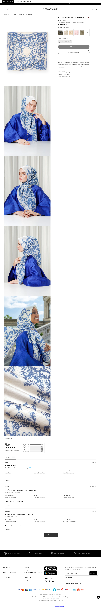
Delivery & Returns (81, 58)
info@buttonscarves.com (74, 583)
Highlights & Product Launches (33, 572)
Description (66, 58)
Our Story (26, 567)
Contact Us (6, 577)
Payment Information (9, 570)
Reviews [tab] (8, 457)
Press (25, 575)
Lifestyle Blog (27, 577)
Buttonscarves (8, 1)
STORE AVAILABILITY (74, 52)
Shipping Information (9, 572)
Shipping (68, 22)
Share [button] (8, 480)
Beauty (24, 1)
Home (5, 14)
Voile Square (65, 41)
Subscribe (93, 573)
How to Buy (6, 567)
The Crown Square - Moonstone (14, 477)
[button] (4, 9)
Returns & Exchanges (9, 575)
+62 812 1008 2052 (71, 581)
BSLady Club (27, 570)
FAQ (4, 580)
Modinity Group (59, 606)
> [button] (51, 535)
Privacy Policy (28, 580)
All (10, 14)
